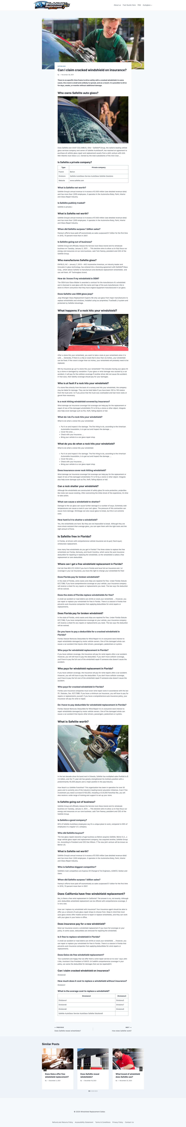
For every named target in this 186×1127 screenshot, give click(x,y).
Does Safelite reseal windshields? (68, 1029)
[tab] (89, 1091)
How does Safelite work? (121, 1029)
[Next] (141, 1069)
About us (117, 5)
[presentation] (57, 1058)
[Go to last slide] (45, 1069)
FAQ (139, 5)
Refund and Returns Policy (62, 1122)
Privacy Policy (117, 1122)
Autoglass (61, 66)
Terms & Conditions (102, 1122)
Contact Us (129, 1122)
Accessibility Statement (84, 1122)
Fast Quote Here (129, 5)
